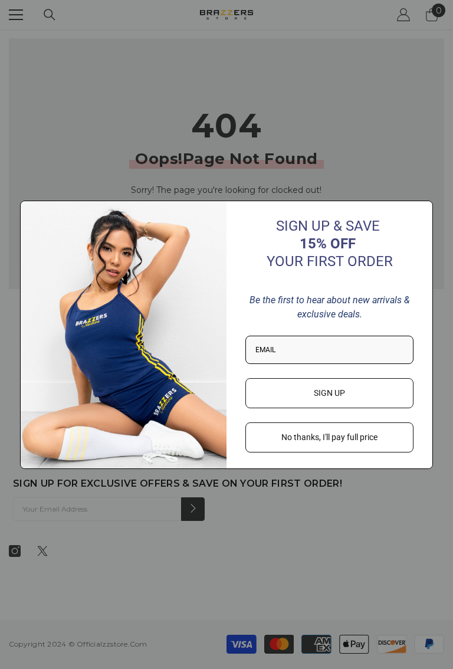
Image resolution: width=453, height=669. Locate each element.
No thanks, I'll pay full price (329, 437)
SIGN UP (329, 393)
